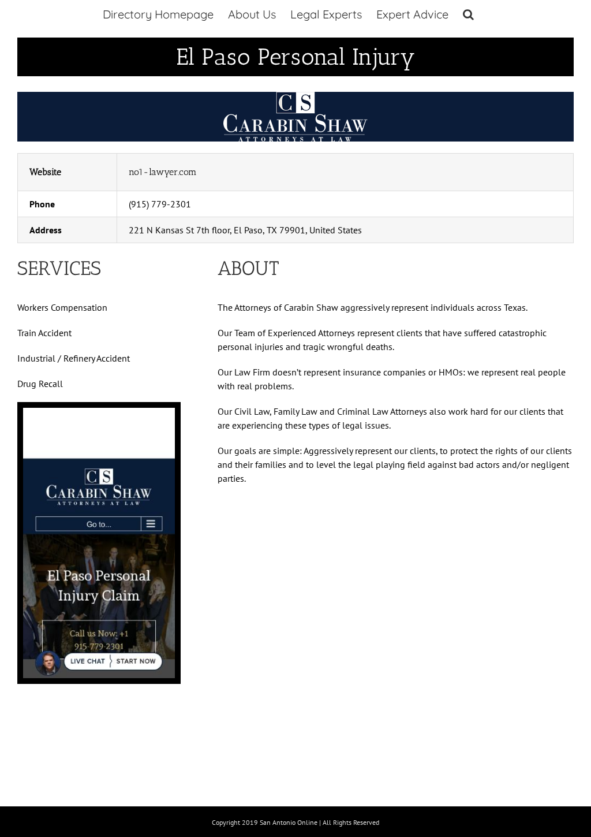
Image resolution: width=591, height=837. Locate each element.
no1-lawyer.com (163, 171)
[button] (468, 14)
